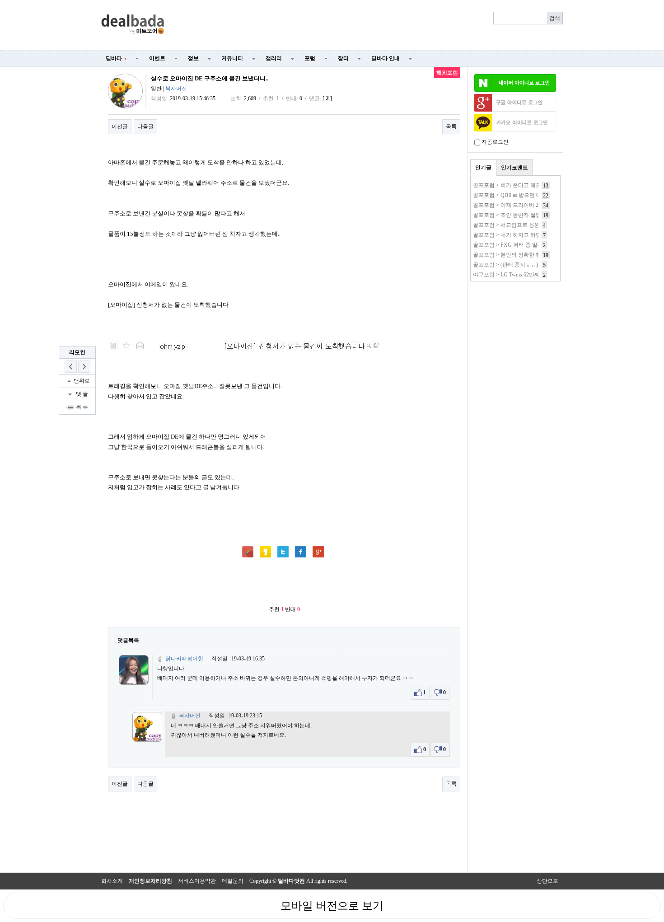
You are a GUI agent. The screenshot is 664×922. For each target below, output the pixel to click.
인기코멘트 (514, 167)
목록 (451, 126)
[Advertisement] (369, 25)
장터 (343, 58)
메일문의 (232, 881)
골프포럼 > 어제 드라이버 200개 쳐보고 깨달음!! (530, 205)
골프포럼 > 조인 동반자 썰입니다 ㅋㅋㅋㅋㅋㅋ (529, 215)
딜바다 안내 (385, 58)
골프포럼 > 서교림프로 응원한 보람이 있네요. (527, 225)
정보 (193, 58)
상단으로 (547, 881)
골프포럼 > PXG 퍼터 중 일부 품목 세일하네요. (529, 245)
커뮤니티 (232, 58)
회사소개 (112, 881)
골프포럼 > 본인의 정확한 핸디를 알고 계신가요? (531, 255)
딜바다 (116, 58)
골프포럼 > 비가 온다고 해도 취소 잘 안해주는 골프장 (537, 185)
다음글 (145, 126)
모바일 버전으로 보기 (332, 906)
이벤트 (157, 58)
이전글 (120, 126)
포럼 (309, 58)
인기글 (483, 167)
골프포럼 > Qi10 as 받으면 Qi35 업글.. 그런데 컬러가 (535, 195)
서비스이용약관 (197, 881)
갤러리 (274, 58)
